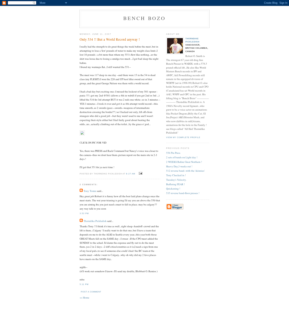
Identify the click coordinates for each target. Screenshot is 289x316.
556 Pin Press (173, 153)
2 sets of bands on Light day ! (181, 157)
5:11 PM (84, 284)
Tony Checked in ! (176, 175)
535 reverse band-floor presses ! (182, 193)
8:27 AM (130, 174)
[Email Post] (140, 173)
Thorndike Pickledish (95, 221)
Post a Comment (91, 292)
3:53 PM (84, 213)
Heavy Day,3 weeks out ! (179, 166)
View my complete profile (183, 137)
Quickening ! (173, 188)
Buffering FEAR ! (175, 184)
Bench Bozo (144, 18)
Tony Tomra (90, 191)
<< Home (84, 297)
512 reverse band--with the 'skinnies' (185, 170)
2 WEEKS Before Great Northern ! (184, 162)
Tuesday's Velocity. (176, 179)
